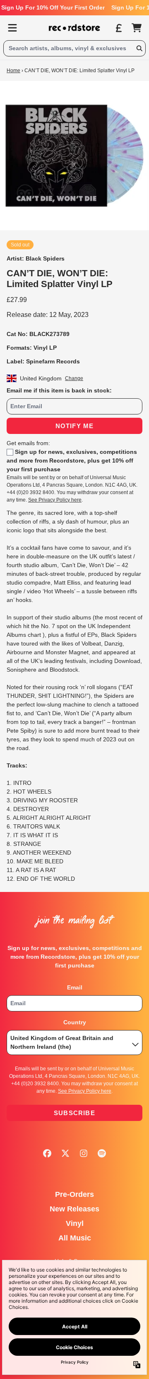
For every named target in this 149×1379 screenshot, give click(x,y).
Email (74, 987)
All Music (74, 1238)
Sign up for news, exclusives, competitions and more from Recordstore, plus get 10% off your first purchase (72, 460)
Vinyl (75, 1223)
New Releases (74, 1209)
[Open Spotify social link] (102, 1153)
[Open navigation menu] (12, 28)
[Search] (139, 48)
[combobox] (74, 48)
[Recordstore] (74, 28)
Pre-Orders (74, 1194)
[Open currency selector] (118, 28)
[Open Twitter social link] (65, 1153)
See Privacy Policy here (55, 500)
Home (13, 70)
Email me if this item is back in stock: (59, 390)
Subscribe (74, 1112)
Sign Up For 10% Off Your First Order (53, 7)
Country (74, 1022)
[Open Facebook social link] (47, 1153)
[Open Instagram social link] (83, 1153)
